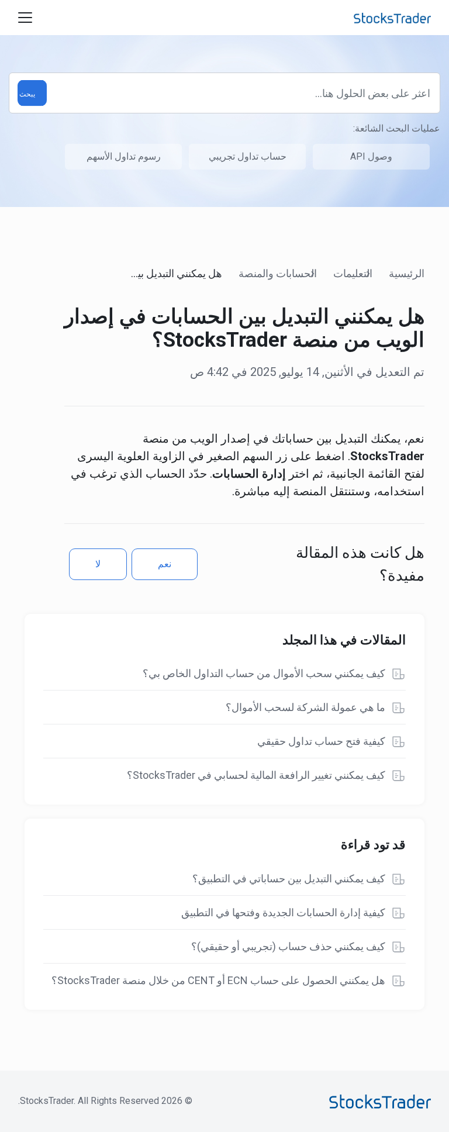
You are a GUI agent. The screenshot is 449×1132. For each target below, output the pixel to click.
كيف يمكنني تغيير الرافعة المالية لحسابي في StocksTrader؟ (256, 775)
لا (98, 564)
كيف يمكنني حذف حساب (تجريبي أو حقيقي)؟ (288, 946)
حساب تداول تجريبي (247, 156)
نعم (164, 564)
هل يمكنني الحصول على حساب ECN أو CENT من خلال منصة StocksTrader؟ (218, 980)
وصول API (371, 156)
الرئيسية (406, 273)
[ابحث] (32, 93)
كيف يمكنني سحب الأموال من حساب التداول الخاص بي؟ (264, 673)
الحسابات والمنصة (278, 273)
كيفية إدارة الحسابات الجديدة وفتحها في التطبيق (283, 912)
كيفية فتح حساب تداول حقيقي (321, 741)
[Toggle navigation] (25, 18)
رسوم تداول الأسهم (124, 156)
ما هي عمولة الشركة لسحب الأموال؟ (305, 707)
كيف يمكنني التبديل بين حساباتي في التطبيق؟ (288, 878)
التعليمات (352, 273)
